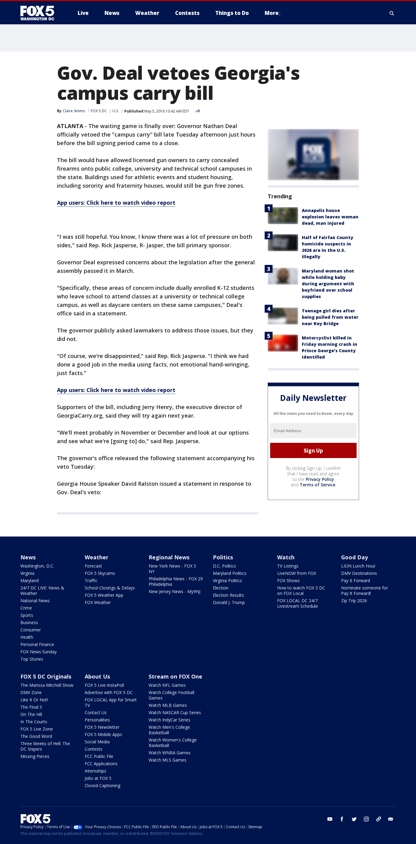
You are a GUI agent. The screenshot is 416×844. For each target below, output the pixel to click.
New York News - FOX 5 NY (172, 568)
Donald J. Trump (229, 602)
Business (29, 622)
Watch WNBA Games (170, 752)
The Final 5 (31, 707)
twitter (354, 819)
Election (220, 588)
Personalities (97, 720)
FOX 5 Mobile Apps (103, 734)
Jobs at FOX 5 (98, 778)
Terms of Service (317, 485)
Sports (26, 615)
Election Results (228, 595)
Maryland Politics (229, 573)
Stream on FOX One (175, 676)
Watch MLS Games (167, 760)
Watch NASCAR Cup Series (175, 712)
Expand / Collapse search (392, 13)
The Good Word (36, 736)
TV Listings (287, 566)
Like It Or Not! (34, 700)
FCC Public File (99, 756)
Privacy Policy (320, 479)
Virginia (27, 573)
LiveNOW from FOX (296, 573)
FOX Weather (98, 602)
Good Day (354, 557)
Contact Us (96, 712)
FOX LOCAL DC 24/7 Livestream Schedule (297, 603)
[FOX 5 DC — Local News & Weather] (40, 13)
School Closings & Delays (110, 588)
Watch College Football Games (171, 695)
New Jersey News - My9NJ (174, 591)
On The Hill (31, 714)
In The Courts (33, 721)
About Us (97, 676)
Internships (95, 771)
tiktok (378, 819)
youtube (330, 819)
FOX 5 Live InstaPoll (104, 685)
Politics (223, 557)
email (391, 819)
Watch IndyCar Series (169, 720)
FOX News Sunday (38, 652)
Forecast (93, 566)
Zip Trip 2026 (354, 600)
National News (35, 600)
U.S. (115, 110)
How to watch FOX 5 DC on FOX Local (301, 590)
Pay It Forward (355, 580)
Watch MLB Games (168, 705)
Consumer (30, 630)
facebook (342, 819)
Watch (285, 557)
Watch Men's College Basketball (169, 729)
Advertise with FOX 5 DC (109, 692)
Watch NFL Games (167, 685)
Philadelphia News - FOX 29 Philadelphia (176, 581)
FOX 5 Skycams (100, 573)
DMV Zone (31, 692)
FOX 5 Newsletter (102, 727)
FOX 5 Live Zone (36, 729)
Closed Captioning (102, 785)
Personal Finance (37, 644)
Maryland (29, 580)
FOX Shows (288, 580)
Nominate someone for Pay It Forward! (364, 590)
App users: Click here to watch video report (116, 202)
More (272, 12)
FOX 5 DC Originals (45, 676)
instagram (366, 819)
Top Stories (31, 659)
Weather (96, 557)
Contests (93, 749)
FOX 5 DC (99, 110)
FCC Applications (101, 763)
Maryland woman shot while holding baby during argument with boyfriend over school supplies (328, 283)
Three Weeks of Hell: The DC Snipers (45, 746)
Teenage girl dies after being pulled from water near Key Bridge (330, 317)
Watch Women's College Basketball (173, 742)
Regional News (169, 557)
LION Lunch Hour (358, 566)
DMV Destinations (359, 573)
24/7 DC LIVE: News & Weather (42, 590)
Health (26, 637)
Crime (26, 608)
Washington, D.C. (37, 566)
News (28, 557)
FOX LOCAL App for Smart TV (111, 702)
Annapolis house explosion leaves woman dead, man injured (330, 216)
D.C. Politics (224, 566)
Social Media (97, 742)
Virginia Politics (227, 580)
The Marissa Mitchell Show (46, 685)
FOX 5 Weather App (104, 595)
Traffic (91, 580)
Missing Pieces (34, 756)
